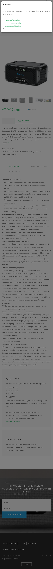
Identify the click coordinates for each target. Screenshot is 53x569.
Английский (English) (13, 23)
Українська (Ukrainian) (13, 26)
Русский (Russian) (13, 20)
